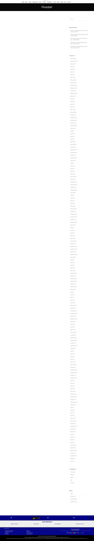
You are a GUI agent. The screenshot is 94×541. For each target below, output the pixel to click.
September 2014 (73, 378)
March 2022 (72, 141)
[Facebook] (84, 2)
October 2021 (73, 155)
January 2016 (73, 335)
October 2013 (73, 399)
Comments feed (73, 499)
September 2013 (73, 402)
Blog (65, 2)
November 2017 (73, 281)
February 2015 (73, 364)
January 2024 (73, 82)
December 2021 (73, 149)
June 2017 (72, 294)
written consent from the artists (38, 537)
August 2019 (73, 225)
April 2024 (72, 74)
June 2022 (72, 133)
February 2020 (73, 208)
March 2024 (72, 77)
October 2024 (73, 58)
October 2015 (73, 343)
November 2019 (73, 217)
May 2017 (72, 297)
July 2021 (72, 163)
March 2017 (72, 302)
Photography (29, 531)
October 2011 (73, 453)
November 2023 (73, 88)
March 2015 (72, 361)
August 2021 (73, 160)
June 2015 (72, 353)
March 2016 (72, 329)
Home (23, 2)
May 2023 (72, 104)
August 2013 (73, 404)
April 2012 (72, 442)
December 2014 (73, 370)
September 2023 (73, 93)
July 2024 (72, 66)
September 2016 (73, 319)
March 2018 (72, 270)
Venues (61, 2)
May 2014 (72, 386)
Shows (30, 2)
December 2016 (73, 310)
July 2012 (72, 434)
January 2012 (73, 447)
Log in (71, 493)
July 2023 (72, 98)
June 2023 (72, 101)
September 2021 (73, 157)
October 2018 (73, 251)
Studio (39, 2)
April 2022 (72, 139)
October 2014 (73, 375)
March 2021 (72, 174)
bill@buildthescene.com (64, 537)
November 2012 (73, 426)
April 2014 (72, 388)
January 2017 (73, 308)
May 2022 (72, 136)
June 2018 (72, 262)
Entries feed (72, 496)
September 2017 (73, 286)
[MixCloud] (89, 2)
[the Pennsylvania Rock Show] (46, 0)
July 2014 (72, 380)
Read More (7, 31)
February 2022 (73, 144)
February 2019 (73, 241)
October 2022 (73, 123)
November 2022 (73, 120)
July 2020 (72, 195)
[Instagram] (85, 2)
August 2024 (73, 64)
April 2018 (72, 268)
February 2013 (73, 421)
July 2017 (72, 292)
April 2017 (72, 300)
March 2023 (72, 109)
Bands (58, 2)
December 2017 (73, 278)
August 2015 (73, 348)
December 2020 (73, 182)
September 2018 (73, 254)
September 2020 (73, 190)
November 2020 (73, 184)
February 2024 (73, 80)
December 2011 (73, 450)
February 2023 (73, 112)
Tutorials (72, 482)
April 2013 (72, 415)
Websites (28, 530)
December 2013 (73, 396)
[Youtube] (87, 2)
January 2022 (73, 147)
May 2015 (72, 356)
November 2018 (73, 249)
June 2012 (72, 437)
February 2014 (73, 394)
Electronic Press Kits (30, 532)
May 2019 (72, 233)
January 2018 (73, 276)
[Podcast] (88, 2)
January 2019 (73, 243)
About (26, 2)
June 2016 (72, 324)
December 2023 (73, 85)
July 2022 (72, 131)
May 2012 (72, 439)
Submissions (35, 2)
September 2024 (73, 61)
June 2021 (72, 166)
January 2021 (73, 179)
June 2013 (72, 410)
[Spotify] (86, 2)
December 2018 (73, 246)
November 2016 (73, 313)
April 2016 (72, 327)
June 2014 (72, 383)
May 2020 (72, 200)
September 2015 (73, 345)
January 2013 (73, 423)
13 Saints (8, 22)
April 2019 (72, 235)
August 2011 (73, 458)
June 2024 (72, 69)
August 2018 (73, 257)
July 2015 (72, 351)
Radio (55, 2)
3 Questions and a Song (8, 531)
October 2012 (73, 429)
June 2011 (72, 461)
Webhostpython (24, 538)
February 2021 (73, 176)
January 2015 (73, 367)
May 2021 (72, 168)
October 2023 (73, 90)
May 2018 (72, 265)
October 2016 (73, 316)
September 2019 (73, 222)
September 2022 (73, 125)
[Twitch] (90, 2)
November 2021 (73, 152)
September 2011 (73, 455)
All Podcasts (18, 23)
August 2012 (73, 431)
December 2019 (73, 214)
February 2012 (73, 445)
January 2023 (73, 115)
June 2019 (72, 230)
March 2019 (72, 238)
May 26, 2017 (7, 23)
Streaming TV (50, 2)
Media (71, 477)
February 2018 (73, 273)
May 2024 (72, 72)
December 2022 (73, 117)
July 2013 (72, 407)
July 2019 (72, 227)
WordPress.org (73, 501)
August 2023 (73, 96)
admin (13, 23)
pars (22, 23)
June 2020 (72, 198)
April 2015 (72, 359)
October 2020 (73, 187)
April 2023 (72, 106)
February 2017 (73, 305)
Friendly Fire (7, 532)
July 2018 (72, 259)
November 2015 (73, 340)
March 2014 (72, 391)
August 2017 (73, 289)
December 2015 (73, 337)
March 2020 (72, 206)
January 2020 (73, 211)
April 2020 (72, 203)
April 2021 (72, 171)
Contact (69, 2)
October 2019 (73, 219)
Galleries (72, 474)
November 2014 (73, 372)
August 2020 (73, 192)
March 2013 (72, 418)
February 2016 (73, 332)
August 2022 (73, 128)
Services (44, 2)
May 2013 (72, 412)
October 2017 (73, 284)
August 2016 (73, 321)
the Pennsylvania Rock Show (9, 530)
